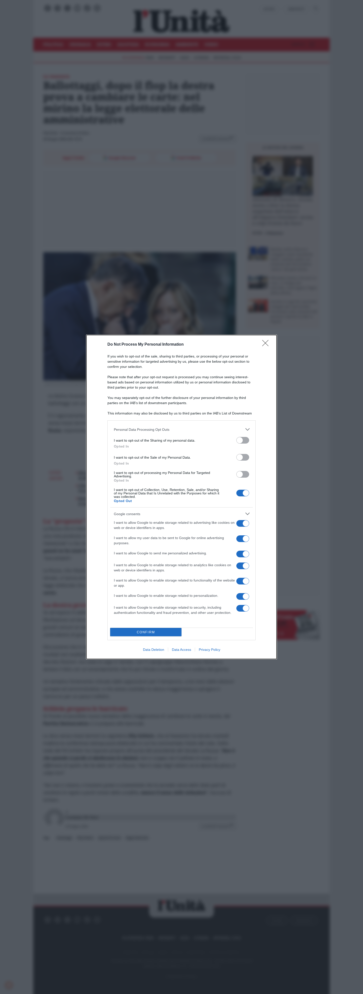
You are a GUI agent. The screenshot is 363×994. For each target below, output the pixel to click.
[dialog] (181, 497)
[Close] (267, 344)
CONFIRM (146, 632)
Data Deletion (153, 650)
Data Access (181, 650)
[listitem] (181, 429)
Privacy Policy (209, 650)
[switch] (242, 440)
